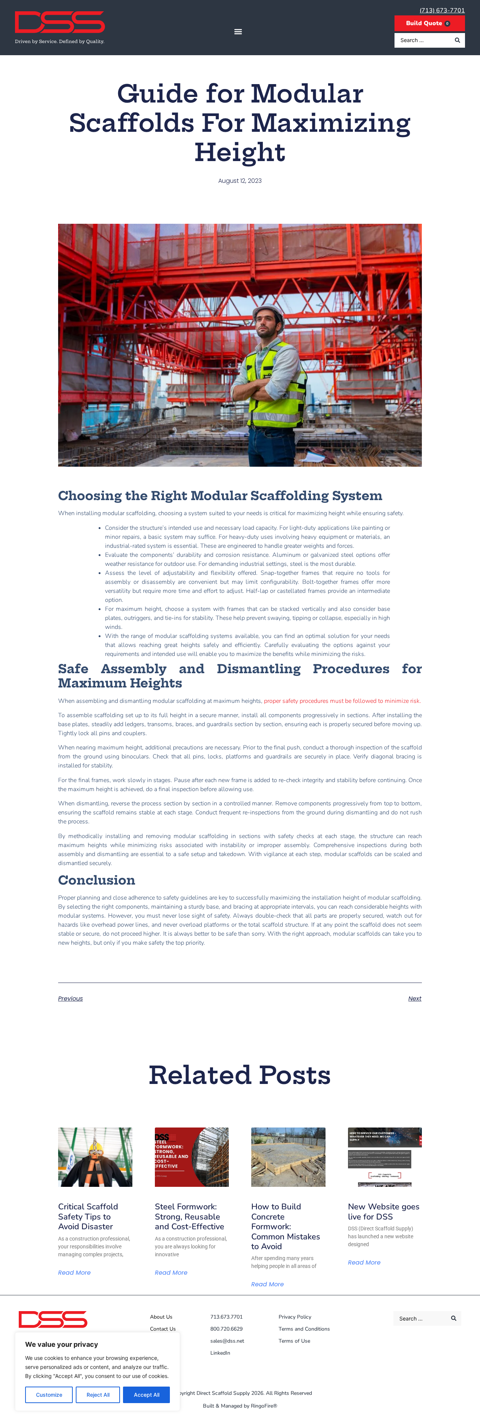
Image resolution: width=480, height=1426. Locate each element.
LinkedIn (220, 1353)
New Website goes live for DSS (384, 1211)
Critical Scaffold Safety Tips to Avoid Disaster (88, 1216)
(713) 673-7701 (442, 10)
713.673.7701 (226, 1316)
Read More (74, 1273)
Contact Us (163, 1329)
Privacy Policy (295, 1316)
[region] (97, 1371)
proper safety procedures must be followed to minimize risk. (341, 701)
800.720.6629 (226, 1329)
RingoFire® (264, 1405)
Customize (49, 1394)
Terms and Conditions (304, 1329)
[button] (238, 32)
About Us (161, 1316)
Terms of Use (294, 1341)
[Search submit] (457, 40)
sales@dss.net (227, 1341)
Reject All (98, 1394)
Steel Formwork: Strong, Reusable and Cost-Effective (189, 1216)
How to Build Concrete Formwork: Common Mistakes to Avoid (285, 1226)
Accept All (146, 1394)
